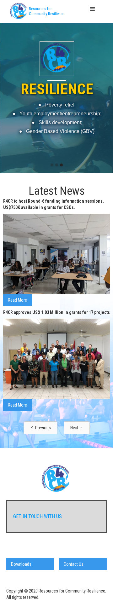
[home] (17, 11)
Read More (17, 300)
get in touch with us (37, 516)
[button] (56, 9)
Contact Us (73, 564)
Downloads (21, 564)
